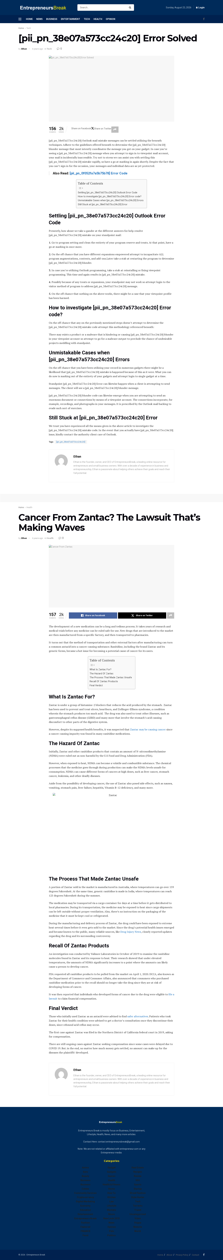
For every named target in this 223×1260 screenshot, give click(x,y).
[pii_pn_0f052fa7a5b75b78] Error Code (98, 173)
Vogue (137, 1222)
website (137, 1227)
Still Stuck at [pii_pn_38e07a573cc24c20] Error (102, 204)
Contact (195, 1255)
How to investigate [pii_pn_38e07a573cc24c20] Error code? (109, 196)
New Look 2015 (111, 1218)
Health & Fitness (111, 1184)
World (137, 1231)
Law (111, 1201)
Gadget (112, 1167)
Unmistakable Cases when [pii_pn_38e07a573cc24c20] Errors (110, 200)
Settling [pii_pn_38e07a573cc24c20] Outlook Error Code (107, 192)
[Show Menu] (19, 19)
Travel (137, 1210)
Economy (85, 1205)
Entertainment (70, 19)
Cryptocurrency (85, 1197)
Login (201, 7)
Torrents (138, 1205)
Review (137, 1176)
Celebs (85, 1188)
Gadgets (111, 1172)
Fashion (85, 1222)
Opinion (110, 19)
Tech (87, 19)
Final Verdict (97, 685)
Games (111, 1176)
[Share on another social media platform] (115, 129)
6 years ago (37, 49)
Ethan (24, 49)
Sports (137, 1184)
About (169, 1255)
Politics (111, 1235)
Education (85, 1210)
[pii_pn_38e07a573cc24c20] (70, 442)
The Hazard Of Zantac (102, 673)
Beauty (85, 1176)
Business (51, 19)
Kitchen (111, 1197)
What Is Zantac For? (101, 669)
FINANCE (85, 1231)
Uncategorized (137, 1214)
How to (111, 1193)
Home (29, 19)
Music (111, 1214)
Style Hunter (137, 1197)
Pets (111, 1231)
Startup (138, 1188)
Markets (111, 1210)
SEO (137, 1180)
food (85, 1235)
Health (98, 19)
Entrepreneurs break (85, 1218)
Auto (85, 1172)
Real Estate (138, 1167)
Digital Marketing (85, 1201)
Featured (85, 1227)
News (39, 19)
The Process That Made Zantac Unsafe (111, 677)
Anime (85, 1167)
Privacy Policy (182, 1255)
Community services (85, 1193)
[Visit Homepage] (45, 7)
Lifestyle (111, 1205)
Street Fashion (138, 1193)
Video (138, 1218)
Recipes (137, 1172)
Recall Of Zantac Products (104, 681)
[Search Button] (130, 7)
